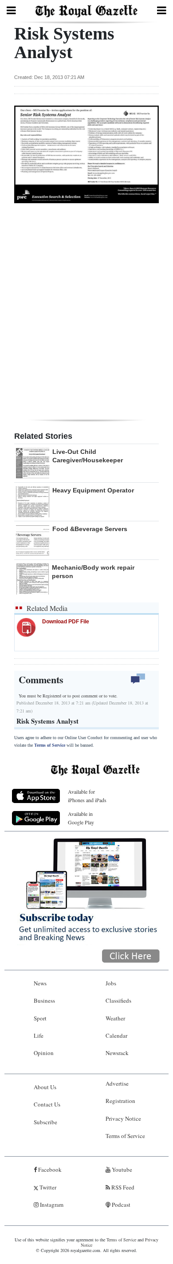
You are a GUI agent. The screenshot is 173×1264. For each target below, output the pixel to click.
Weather (115, 1018)
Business (44, 1000)
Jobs (111, 983)
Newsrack (117, 1053)
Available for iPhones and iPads (87, 795)
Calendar (116, 1036)
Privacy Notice (123, 1118)
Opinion (44, 1053)
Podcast (120, 1205)
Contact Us (47, 1104)
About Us (45, 1087)
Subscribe (45, 1122)
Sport (40, 1018)
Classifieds (118, 1000)
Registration (120, 1101)
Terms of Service (49, 745)
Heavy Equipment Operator (93, 490)
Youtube (121, 1169)
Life (38, 1036)
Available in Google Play (81, 818)
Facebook (49, 1169)
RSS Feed (122, 1187)
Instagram (51, 1205)
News (40, 983)
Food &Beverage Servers (89, 528)
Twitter (47, 1187)
